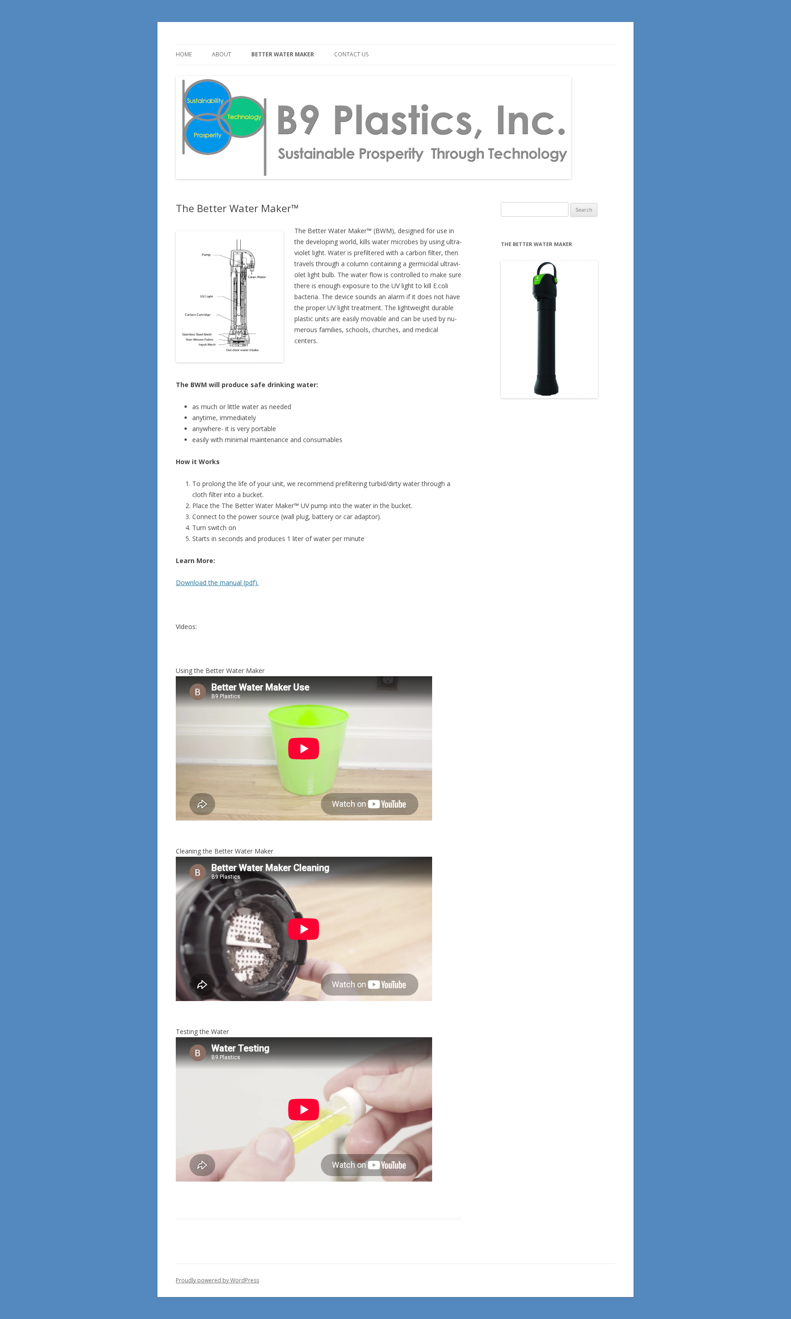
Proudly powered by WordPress (217, 1280)
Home (184, 54)
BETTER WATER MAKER (282, 54)
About (221, 54)
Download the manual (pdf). (217, 582)
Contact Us (351, 54)
